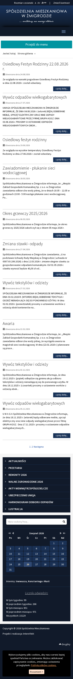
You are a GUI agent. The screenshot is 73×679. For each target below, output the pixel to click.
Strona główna (25, 53)
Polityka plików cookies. (44, 665)
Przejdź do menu (36, 44)
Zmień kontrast (61, 2)
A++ (44, 2)
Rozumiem (36, 671)
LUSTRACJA (16, 509)
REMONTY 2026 (18, 474)
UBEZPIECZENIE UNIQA (22, 495)
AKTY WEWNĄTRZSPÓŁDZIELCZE (28, 488)
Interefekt (28, 633)
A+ (39, 2)
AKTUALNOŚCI (17, 461)
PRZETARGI (15, 468)
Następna (39, 446)
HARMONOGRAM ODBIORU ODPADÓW (31, 502)
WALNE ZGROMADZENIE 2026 (26, 481)
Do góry (65, 644)
